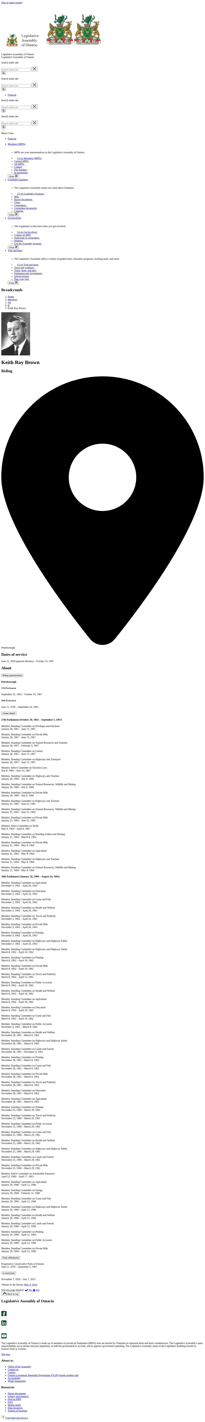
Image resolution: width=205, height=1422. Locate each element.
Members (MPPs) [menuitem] (16, 144)
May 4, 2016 (30, 1284)
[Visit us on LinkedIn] (3, 1324)
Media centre (14, 1405)
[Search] (3, 73)
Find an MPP (14, 1399)
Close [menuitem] (12, 176)
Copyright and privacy (16, 1418)
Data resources (15, 1407)
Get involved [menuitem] (14, 218)
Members (12, 299)
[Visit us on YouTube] (4, 1337)
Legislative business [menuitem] (18, 179)
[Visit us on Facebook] (4, 1315)
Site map (5, 1354)
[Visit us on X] (3, 1318)
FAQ (10, 1402)
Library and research (18, 1396)
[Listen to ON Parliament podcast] (2, 1329)
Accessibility (14, 1378)
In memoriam (9, 1273)
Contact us (13, 1369)
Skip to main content (11, 2)
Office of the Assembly (19, 1366)
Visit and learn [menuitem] (15, 250)
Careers (11, 1372)
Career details (9, 713)
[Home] (51, 51)
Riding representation (12, 675)
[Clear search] (34, 69)
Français (12, 94)
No (37, 1290)
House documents (17, 1393)
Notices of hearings (17, 1410)
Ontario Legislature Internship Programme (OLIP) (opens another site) (43, 1375)
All (9, 302)
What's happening (17, 1381)
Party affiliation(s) (11, 1258)
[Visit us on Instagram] (3, 1309)
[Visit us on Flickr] (3, 1331)
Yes (30, 1290)
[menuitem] (29, 158)
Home (11, 296)
